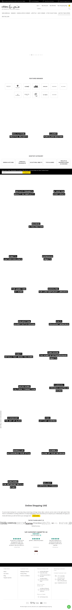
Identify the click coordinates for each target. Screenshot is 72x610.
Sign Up (26, 172)
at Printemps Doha (44, 597)
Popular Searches (8, 577)
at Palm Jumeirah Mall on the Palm (45, 575)
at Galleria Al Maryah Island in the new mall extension (44, 590)
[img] (36, 534)
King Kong (50, 606)
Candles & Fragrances (22, 162)
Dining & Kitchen (8, 162)
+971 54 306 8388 (60, 576)
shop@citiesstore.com (62, 582)
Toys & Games (50, 162)
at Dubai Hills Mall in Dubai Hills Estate (44, 572)
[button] (35, 554)
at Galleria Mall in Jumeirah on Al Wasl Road (44, 580)
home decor (33, 513)
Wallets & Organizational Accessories (63, 162)
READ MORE (36, 515)
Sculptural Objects (36, 162)
